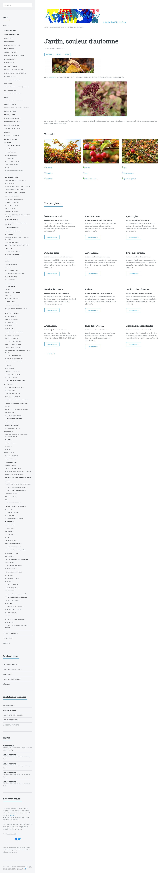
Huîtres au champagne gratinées (16, 409)
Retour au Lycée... (11, 613)
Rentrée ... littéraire (11, 135)
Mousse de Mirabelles (12, 393)
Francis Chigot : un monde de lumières (18, 484)
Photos (67, 54)
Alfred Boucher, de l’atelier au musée (18, 471)
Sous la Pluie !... (10, 280)
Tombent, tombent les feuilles (15, 180)
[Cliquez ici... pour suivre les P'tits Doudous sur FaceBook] (15, 840)
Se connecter (12, 868)
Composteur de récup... (13, 371)
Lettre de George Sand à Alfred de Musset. (17, 626)
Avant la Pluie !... (11, 283)
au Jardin (63, 27)
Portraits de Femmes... (12, 600)
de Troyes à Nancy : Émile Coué (15, 594)
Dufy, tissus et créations (13, 543)
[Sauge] (101, 173)
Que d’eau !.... (9, 289)
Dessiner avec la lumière (13, 609)
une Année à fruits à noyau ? (15, 193)
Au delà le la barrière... (13, 292)
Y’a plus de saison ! (11, 319)
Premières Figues (11, 276)
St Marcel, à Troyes (12, 553)
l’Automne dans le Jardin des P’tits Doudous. (17, 238)
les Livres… (9, 575)
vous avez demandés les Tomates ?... (17, 245)
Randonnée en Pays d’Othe (13, 94)
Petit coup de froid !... (12, 205)
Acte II (7, 481)
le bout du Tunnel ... (12, 313)
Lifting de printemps (12, 584)
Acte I (7, 499)
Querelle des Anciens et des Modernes (18, 478)
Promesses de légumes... (13, 254)
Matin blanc (9, 234)
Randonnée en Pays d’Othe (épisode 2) (16, 87)
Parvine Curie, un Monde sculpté (16, 487)
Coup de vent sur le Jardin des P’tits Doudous (17, 215)
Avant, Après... (10, 174)
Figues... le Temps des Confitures (16, 403)
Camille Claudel (10, 465)
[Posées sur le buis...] (101, 178)
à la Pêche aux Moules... (12, 118)
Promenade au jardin (12, 305)
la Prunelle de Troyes (12, 45)
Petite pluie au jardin (13, 161)
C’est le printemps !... (12, 196)
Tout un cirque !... (10, 42)
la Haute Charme (55, 27)
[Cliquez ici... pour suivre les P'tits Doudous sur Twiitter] (19, 840)
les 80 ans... (9, 616)
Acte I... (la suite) (11, 496)
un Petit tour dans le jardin (15, 189)
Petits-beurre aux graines (14, 387)
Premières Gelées (11, 264)
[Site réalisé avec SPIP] (25, 869)
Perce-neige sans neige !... (14, 199)
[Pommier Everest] (62, 151)
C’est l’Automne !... (11, 149)
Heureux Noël (9, 591)
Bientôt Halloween (11, 338)
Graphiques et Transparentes (15, 273)
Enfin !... (8, 261)
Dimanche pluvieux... (12, 540)
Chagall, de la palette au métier (16, 559)
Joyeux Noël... (9, 581)
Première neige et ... (11, 76)
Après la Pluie (10, 286)
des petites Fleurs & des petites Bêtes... (16, 309)
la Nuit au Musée (10, 104)
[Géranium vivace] (140, 173)
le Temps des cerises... (12, 227)
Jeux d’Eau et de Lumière (12, 128)
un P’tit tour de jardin (13, 258)
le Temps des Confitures (13, 418)
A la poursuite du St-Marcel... (15, 506)
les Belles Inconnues (12, 251)
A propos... (7, 643)
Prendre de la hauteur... (12, 80)
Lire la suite (52, 237)
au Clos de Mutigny (10, 139)
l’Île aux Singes (10, 459)
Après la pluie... (10, 152)
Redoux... (8, 167)
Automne (58, 54)
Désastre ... (9, 439)
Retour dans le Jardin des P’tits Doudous (16, 223)
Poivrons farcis (10, 412)
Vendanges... (9, 531)
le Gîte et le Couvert (12, 202)
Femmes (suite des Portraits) (15, 606)
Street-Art (9, 603)
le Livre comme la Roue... (12, 121)
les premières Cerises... (13, 374)
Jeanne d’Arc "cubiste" (12, 578)
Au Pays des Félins (11, 462)
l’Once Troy (8, 38)
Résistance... (9, 325)
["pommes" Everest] (101, 151)
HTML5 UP (20, 868)
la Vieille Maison (10, 111)
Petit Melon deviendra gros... (15, 359)
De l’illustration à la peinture (15, 490)
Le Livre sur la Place (12, 512)
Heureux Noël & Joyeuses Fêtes (15, 550)
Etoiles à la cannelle (12, 397)
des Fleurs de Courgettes (14, 362)
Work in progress (10, 52)
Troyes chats (9, 521)
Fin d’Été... (8, 267)
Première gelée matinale (13, 341)
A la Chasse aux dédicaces (14, 474)
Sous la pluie (9, 368)
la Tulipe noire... (11, 302)
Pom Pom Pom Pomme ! (12, 242)
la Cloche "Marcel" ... (12, 587)
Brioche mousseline (12, 425)
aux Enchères (9, 556)
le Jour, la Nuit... (10, 115)
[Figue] (140, 167)
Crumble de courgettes (13, 415)
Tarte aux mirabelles (12, 428)
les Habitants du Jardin (13, 355)
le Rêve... (8, 449)
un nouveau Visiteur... (12, 211)
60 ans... (7, 97)
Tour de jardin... (10, 208)
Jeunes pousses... (11, 316)
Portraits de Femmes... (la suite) (16, 597)
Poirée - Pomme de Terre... (14, 344)
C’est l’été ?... (9, 248)
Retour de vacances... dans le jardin (17, 186)
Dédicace (7, 132)
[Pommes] (140, 151)
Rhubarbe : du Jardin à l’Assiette (16, 400)
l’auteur (12, 815)
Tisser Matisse (10, 562)
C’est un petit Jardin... (12, 34)
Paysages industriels (11, 125)
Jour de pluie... (10, 183)
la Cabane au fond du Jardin (15, 380)
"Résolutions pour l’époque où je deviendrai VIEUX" (16, 435)
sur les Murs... (10, 515)
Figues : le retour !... (12, 270)
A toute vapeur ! (10, 59)
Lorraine (53, 77)
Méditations (8, 431)
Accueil (46, 27)
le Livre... (8, 446)
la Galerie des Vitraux (13, 503)
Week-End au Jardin (12, 298)
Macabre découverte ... (13, 164)
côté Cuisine (8, 384)
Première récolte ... (11, 377)
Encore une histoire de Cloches (15, 73)
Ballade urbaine (10, 90)
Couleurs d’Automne (12, 335)
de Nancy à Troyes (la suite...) (15, 619)
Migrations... (8, 83)
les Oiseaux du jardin (12, 145)
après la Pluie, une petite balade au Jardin (17, 351)
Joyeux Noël (9, 622)
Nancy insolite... (10, 48)
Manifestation (9, 62)
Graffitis (8, 537)
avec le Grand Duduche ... (13, 547)
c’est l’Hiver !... (10, 328)
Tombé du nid (9, 295)
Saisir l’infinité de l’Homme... (15, 518)
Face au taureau (10, 528)
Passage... (8, 365)
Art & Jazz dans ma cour (13, 572)
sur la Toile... (9, 509)
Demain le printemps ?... (13, 231)
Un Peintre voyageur (12, 493)
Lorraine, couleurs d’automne (14, 55)
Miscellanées (9, 452)
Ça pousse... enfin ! (11, 220)
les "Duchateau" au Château (14, 101)
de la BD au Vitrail (11, 456)
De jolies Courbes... (11, 569)
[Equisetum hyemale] (140, 178)
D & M (47, 220)
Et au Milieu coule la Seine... (14, 69)
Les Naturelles (10, 525)
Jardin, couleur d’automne (14, 171)
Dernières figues (11, 155)
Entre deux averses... (12, 177)
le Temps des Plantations (14, 332)
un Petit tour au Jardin (13, 347)
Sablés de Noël (10, 390)
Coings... (8, 406)
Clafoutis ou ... (10, 422)
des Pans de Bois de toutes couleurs (16, 108)
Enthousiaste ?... (11, 443)
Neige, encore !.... (10, 322)
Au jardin (49, 54)
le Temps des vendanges (13, 565)
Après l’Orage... (10, 158)
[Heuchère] (62, 173)
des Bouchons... (10, 534)
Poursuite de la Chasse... (13, 468)
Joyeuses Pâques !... (10, 66)
